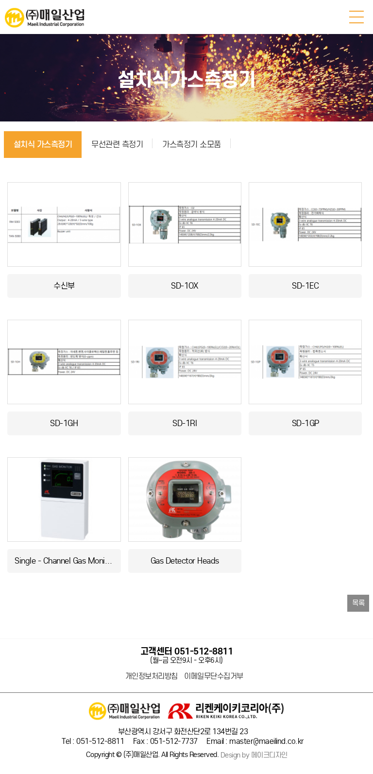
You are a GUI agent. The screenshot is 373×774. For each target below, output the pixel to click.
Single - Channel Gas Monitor (64, 561)
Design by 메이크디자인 (254, 755)
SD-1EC (305, 286)
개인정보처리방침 (151, 676)
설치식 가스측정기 (43, 144)
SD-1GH (64, 423)
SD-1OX (184, 286)
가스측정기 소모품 (191, 144)
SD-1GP (305, 423)
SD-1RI (184, 423)
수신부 (64, 286)
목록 (358, 603)
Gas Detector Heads (185, 561)
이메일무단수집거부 (213, 676)
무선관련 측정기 (117, 144)
